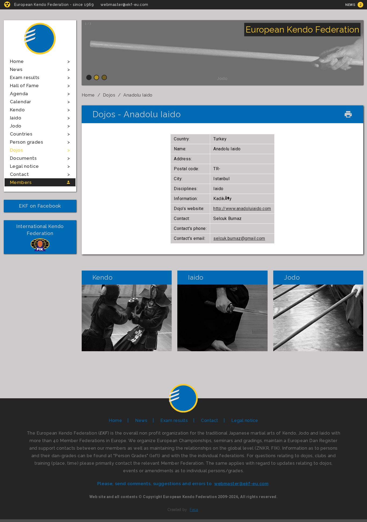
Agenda (19, 93)
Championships (126, 335)
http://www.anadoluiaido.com (242, 208)
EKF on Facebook (40, 206)
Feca (194, 509)
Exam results (24, 77)
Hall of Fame (24, 85)
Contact (19, 174)
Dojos (16, 150)
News (350, 5)
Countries (21, 134)
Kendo (17, 109)
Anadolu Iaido (138, 95)
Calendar (20, 101)
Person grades (26, 142)
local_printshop (348, 114)
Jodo (15, 126)
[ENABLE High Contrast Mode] (7, 4)
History (126, 300)
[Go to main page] (40, 55)
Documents (23, 158)
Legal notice (24, 166)
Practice (126, 317)
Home (17, 61)
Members (21, 182)
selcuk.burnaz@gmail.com (239, 238)
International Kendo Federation (40, 229)
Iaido (15, 117)
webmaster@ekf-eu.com (124, 4)
